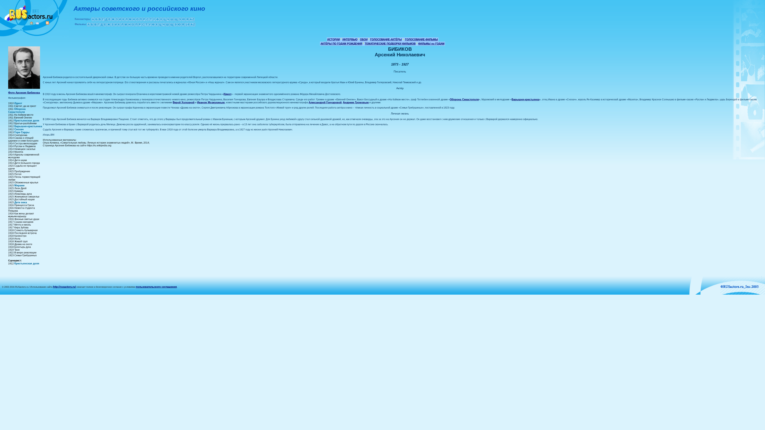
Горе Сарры (21, 132)
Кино (29, 12)
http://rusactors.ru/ (64, 286)
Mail (37, 23)
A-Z (192, 19)
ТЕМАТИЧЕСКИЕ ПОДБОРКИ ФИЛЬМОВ (390, 43)
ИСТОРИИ (333, 39)
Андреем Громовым (356, 102)
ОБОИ (364, 39)
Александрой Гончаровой (325, 102)
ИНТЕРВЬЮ (349, 39)
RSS (47, 22)
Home (31, 23)
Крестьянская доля (26, 120)
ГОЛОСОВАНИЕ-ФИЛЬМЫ (421, 39)
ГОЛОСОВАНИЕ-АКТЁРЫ (386, 39)
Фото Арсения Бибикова (24, 92)
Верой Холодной (183, 102)
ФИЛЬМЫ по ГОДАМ (431, 43)
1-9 (187, 24)
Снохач (19, 129)
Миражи (19, 185)
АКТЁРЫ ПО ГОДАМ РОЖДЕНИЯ (341, 43)
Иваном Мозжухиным (211, 102)
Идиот (18, 103)
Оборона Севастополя (17, 110)
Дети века (20, 202)
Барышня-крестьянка (28, 126)
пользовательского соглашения (156, 286)
